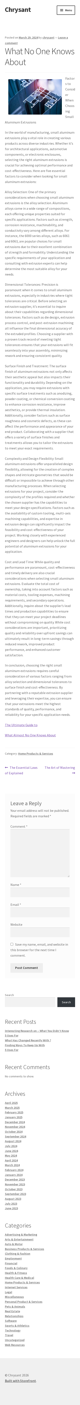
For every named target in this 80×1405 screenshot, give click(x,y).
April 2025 (11, 1103)
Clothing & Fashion (17, 1253)
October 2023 (13, 1189)
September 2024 (15, 1136)
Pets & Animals (15, 1306)
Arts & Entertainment (19, 1239)
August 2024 (13, 1141)
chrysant (48, 37)
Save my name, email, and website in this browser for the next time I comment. (39, 949)
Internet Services (16, 1287)
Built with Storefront (20, 1381)
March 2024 (12, 1165)
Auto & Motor (14, 1244)
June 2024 (11, 1151)
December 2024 (15, 1122)
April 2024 (11, 1160)
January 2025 (13, 1117)
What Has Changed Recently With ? (28, 1040)
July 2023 (11, 1203)
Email (15, 904)
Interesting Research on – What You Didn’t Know (37, 1031)
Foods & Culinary (16, 1268)
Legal (8, 1292)
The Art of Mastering (59, 770)
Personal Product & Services (23, 1302)
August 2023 (13, 1199)
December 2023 (15, 1179)
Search (9, 995)
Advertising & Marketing (21, 1234)
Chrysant (18, 9)
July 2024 (11, 1146)
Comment (19, 826)
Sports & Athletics (17, 1325)
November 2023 (15, 1184)
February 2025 (14, 1112)
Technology (12, 1330)
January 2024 (13, 1175)
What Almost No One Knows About (30, 735)
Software (11, 1321)
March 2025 (12, 1108)
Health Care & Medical (19, 1278)
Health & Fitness (16, 1273)
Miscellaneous (14, 1297)
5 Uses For (11, 1035)
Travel (9, 1335)
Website (16, 924)
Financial (11, 1263)
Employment (13, 1258)
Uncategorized (15, 1340)
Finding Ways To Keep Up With (25, 1045)
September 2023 (15, 1194)
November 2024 (15, 1127)
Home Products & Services (35, 753)
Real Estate (12, 1311)
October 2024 (13, 1131)
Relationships (14, 1316)
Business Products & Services (24, 1249)
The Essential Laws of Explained (21, 770)
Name (15, 885)
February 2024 (14, 1170)
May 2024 (11, 1155)
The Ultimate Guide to (21, 725)
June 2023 (11, 1208)
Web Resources (15, 1345)
